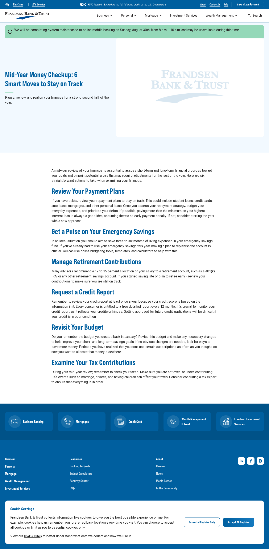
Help (226, 4)
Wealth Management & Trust (194, 421)
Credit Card (135, 422)
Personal (127, 15)
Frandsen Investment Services (247, 421)
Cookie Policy (33, 536)
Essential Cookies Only (202, 522)
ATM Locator (38, 4)
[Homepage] (27, 16)
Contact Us (215, 4)
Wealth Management (220, 15)
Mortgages (82, 422)
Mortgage (151, 15)
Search (257, 15)
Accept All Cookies (238, 522)
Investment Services (183, 15)
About (203, 4)
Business (103, 15)
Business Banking (33, 422)
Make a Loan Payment (248, 4)
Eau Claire (18, 4)
